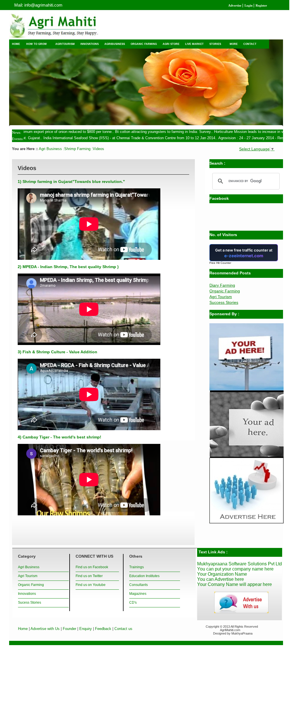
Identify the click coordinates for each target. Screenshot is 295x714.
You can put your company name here (235, 569)
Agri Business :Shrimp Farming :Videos (71, 149)
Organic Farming (224, 291)
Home (23, 629)
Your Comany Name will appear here (234, 584)
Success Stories (223, 302)
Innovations (27, 594)
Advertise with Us (45, 629)
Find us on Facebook (92, 567)
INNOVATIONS (89, 43)
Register (261, 5)
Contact (249, 43)
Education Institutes (144, 576)
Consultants (138, 585)
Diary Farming (222, 285)
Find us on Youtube (91, 585)
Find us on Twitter (89, 576)
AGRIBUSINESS (114, 43)
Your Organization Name (222, 574)
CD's (133, 603)
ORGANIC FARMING (144, 43)
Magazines (137, 594)
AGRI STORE (171, 43)
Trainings (136, 567)
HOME (16, 43)
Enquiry (85, 629)
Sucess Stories (29, 603)
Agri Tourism (220, 296)
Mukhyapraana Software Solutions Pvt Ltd (239, 563)
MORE (234, 43)
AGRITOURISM (65, 43)
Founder (69, 629)
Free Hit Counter (220, 262)
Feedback (103, 629)
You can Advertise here (220, 579)
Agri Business (28, 567)
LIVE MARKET (194, 43)
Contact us (123, 629)
